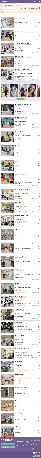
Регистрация (34, 444)
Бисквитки (34, 447)
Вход (33, 443)
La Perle (17, 17)
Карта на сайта (21, 445)
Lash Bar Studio (19, 400)
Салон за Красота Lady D (21, 296)
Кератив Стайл (19, 283)
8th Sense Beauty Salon (20, 426)
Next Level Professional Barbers (22, 69)
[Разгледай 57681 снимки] (20, 90)
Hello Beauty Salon (19, 145)
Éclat (16, 229)
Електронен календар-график (24, 442)
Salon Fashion (18, 361)
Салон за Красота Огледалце (22, 189)
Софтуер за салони (8, 447)
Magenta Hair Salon (20, 56)
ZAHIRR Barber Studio (20, 322)
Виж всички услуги (35, 26)
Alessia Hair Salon (19, 413)
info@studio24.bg (37, 440)
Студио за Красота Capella (21, 117)
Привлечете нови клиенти (23, 441)
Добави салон (8, 444)
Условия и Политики (36, 445)
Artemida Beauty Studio (21, 30)
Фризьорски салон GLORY (21, 131)
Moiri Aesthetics (19, 374)
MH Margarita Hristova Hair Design (23, 104)
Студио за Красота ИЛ (20, 269)
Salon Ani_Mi (18, 309)
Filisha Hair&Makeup (20, 335)
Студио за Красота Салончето (22, 43)
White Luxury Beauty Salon (21, 387)
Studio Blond (18, 202)
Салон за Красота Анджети (22, 348)
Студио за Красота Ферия (21, 215)
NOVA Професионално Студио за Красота (25, 242)
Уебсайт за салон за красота (23, 444)
